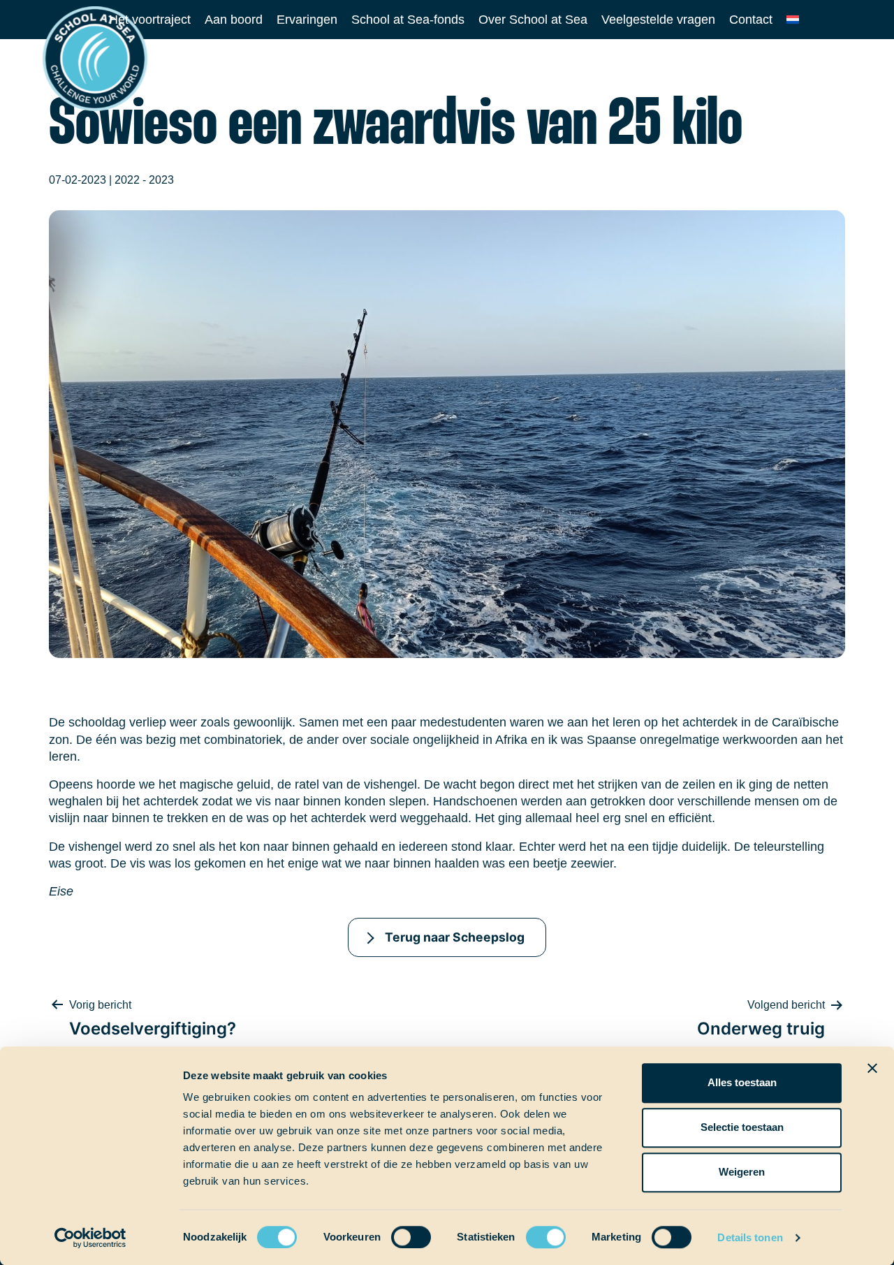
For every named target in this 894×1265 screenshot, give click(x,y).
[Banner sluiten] (872, 1068)
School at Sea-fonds (407, 20)
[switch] (397, 1232)
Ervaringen (307, 20)
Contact (750, 20)
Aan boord (234, 20)
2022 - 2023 (144, 180)
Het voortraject (150, 20)
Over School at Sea (532, 20)
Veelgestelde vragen (658, 20)
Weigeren (742, 1172)
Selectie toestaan (742, 1127)
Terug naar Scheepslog (455, 937)
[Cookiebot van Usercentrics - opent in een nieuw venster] (90, 1237)
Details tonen (749, 1237)
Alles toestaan (742, 1082)
